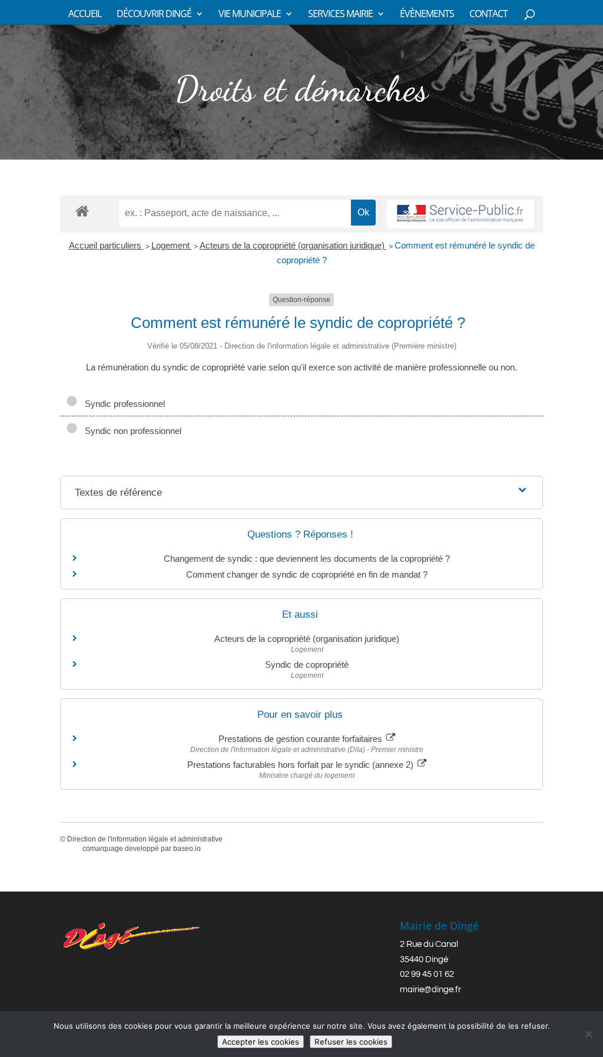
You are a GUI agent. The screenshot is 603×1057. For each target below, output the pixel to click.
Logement (171, 245)
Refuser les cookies (350, 1041)
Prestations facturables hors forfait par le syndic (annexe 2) (301, 765)
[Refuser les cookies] (588, 1034)
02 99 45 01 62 (427, 974)
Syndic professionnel (122, 404)
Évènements (427, 14)
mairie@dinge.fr (430, 989)
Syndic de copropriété (307, 665)
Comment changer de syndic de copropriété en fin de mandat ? (307, 574)
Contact (488, 14)
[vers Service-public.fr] (460, 214)
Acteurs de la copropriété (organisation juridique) (293, 245)
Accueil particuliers (106, 245)
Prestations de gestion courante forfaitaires (301, 739)
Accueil (84, 14)
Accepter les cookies (260, 1041)
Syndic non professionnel (130, 431)
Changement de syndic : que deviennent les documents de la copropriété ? (307, 559)
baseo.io (187, 848)
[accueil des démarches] (82, 210)
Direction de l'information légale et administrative (145, 839)
